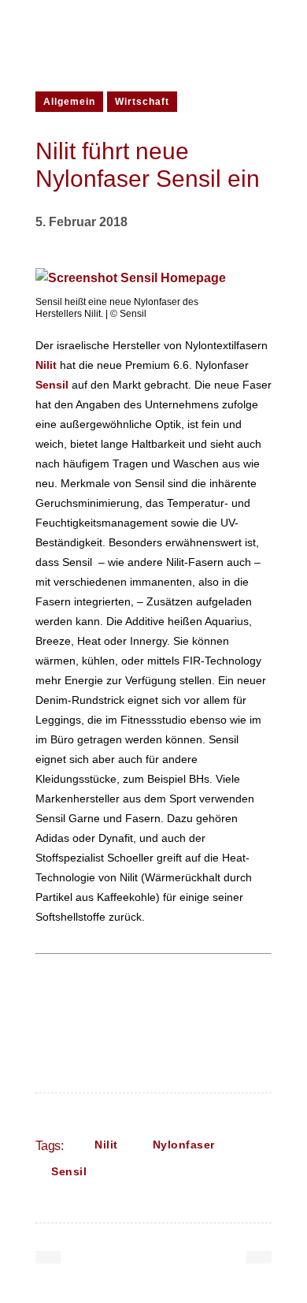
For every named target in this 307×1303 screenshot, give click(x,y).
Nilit (106, 1144)
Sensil (69, 1171)
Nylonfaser (184, 1144)
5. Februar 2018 (81, 222)
